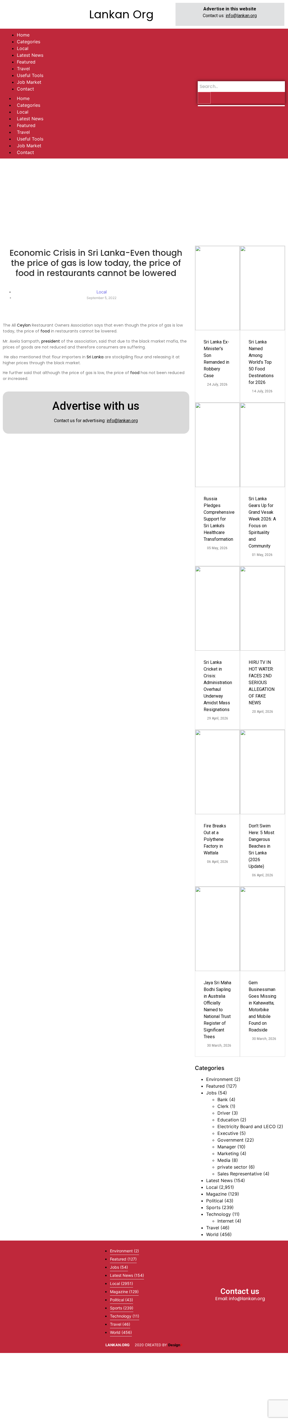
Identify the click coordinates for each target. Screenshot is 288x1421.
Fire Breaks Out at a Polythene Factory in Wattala (215, 839)
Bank (222, 1099)
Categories (28, 105)
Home (23, 98)
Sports (213, 1207)
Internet (225, 1221)
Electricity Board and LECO (246, 1126)
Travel (23, 132)
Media (223, 1160)
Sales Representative (239, 1173)
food (45, 331)
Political (214, 1200)
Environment (219, 1079)
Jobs (211, 1093)
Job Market (29, 145)
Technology (218, 1214)
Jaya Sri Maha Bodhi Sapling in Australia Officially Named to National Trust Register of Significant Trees (217, 1009)
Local (22, 112)
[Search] (204, 98)
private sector (232, 1167)
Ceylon (24, 325)
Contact (25, 152)
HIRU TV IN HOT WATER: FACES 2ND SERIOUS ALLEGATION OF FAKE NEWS (261, 682)
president (50, 341)
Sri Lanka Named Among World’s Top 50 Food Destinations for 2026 (261, 362)
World (212, 1234)
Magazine (216, 1194)
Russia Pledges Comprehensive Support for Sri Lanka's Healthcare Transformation (219, 519)
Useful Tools (30, 139)
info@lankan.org (241, 15)
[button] (47, 1296)
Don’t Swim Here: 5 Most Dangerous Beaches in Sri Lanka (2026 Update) (261, 846)
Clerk (223, 1106)
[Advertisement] (144, 200)
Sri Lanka (95, 357)
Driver (223, 1113)
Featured (26, 125)
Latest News (30, 118)
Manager (226, 1147)
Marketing (228, 1153)
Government (230, 1140)
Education (228, 1120)
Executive (227, 1133)
